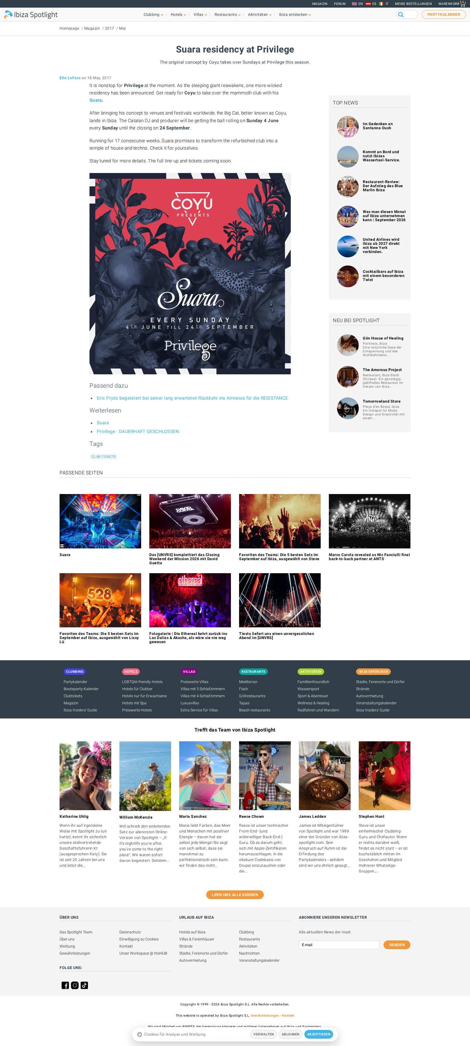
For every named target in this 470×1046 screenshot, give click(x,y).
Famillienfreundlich (313, 682)
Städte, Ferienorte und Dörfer (380, 682)
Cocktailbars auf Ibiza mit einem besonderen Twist (383, 275)
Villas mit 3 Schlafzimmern (203, 689)
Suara (95, 100)
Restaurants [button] (226, 14)
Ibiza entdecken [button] (293, 14)
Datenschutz (130, 932)
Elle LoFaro (70, 78)
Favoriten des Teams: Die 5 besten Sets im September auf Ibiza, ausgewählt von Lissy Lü (99, 637)
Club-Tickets (103, 457)
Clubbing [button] (152, 14)
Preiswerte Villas (194, 682)
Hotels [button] (177, 14)
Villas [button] (198, 14)
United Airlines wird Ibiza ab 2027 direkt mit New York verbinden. (381, 245)
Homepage (69, 28)
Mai (122, 28)
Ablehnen (290, 1034)
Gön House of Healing (383, 338)
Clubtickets (73, 696)
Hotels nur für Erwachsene (144, 696)
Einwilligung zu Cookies (139, 939)
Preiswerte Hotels (137, 710)
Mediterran (248, 682)
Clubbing (246, 932)
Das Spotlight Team (76, 932)
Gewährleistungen (75, 953)
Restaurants (249, 939)
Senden (397, 945)
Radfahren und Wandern (318, 710)
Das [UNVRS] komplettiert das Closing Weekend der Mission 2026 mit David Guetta (184, 559)
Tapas (244, 703)
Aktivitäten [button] (258, 14)
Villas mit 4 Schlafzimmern (203, 696)
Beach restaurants (254, 710)
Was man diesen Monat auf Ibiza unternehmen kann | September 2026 (384, 215)
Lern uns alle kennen (235, 895)
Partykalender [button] (444, 14)
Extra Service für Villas (199, 710)
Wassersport (308, 689)
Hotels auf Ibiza (192, 932)
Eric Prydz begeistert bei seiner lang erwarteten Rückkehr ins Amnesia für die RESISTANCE (192, 398)
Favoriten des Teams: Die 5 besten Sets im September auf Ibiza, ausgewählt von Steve (279, 557)
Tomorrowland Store (382, 401)
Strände (362, 689)
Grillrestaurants (252, 696)
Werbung (67, 946)
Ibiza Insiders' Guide (80, 710)
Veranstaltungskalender (376, 703)
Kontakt (126, 946)
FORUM (340, 4)
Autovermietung (369, 696)
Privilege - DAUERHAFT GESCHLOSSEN (138, 431)
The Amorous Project (382, 370)
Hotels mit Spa (134, 703)
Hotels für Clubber (137, 689)
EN (360, 4)
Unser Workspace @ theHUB (143, 953)
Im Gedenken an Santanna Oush (378, 126)
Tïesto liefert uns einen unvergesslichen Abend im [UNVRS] (276, 635)
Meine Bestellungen (413, 4)
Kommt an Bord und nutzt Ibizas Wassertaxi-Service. (381, 156)
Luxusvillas (190, 703)
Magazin (320, 4)
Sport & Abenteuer (313, 696)
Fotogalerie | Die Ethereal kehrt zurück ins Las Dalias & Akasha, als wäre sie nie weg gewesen (188, 637)
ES (374, 4)
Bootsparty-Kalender (81, 689)
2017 (109, 28)
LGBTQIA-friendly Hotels (142, 682)
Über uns (67, 939)
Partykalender (75, 682)
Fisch (243, 689)
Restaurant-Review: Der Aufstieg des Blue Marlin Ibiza (383, 186)
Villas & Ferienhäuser (196, 939)
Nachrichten (249, 953)
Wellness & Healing (313, 703)
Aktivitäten (248, 946)
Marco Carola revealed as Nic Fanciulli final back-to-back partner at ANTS (369, 557)
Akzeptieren (318, 1034)
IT (387, 4)
